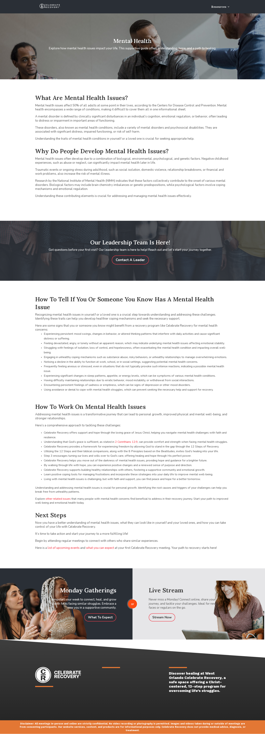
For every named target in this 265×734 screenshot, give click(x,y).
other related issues (58, 499)
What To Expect (100, 617)
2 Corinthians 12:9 (126, 442)
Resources (218, 6)
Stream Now (162, 617)
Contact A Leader (130, 259)
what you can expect (100, 548)
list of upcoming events (64, 548)
